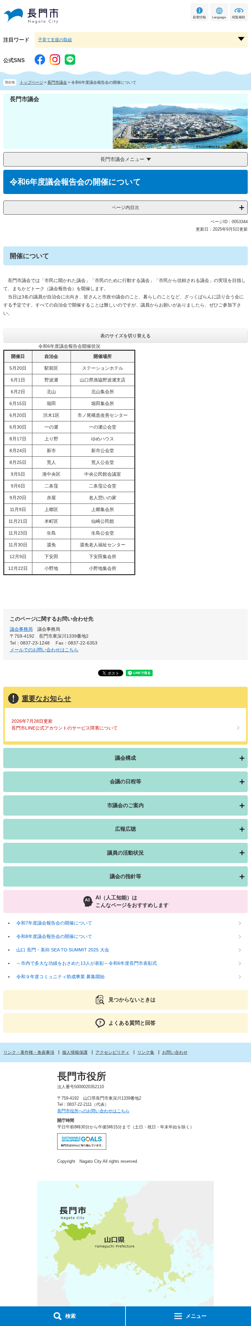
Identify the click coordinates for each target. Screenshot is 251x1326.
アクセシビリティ (112, 1052)
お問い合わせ (175, 1052)
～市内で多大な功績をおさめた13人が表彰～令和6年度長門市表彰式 (86, 963)
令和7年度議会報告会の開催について (54, 923)
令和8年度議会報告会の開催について (54, 936)
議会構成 (125, 758)
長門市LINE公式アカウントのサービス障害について (64, 728)
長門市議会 (57, 82)
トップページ (31, 82)
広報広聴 (125, 829)
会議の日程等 (125, 781)
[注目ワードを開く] (241, 39)
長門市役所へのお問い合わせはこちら (93, 1110)
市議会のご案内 (125, 805)
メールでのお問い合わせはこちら (44, 649)
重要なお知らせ (46, 698)
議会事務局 (21, 629)
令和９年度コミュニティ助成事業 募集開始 (60, 976)
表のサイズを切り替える (125, 335)
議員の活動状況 (125, 853)
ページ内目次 (125, 207)
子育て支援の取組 (55, 39)
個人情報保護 (75, 1052)
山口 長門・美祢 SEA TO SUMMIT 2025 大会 (62, 949)
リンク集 (145, 1052)
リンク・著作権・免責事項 (28, 1052)
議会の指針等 (125, 876)
